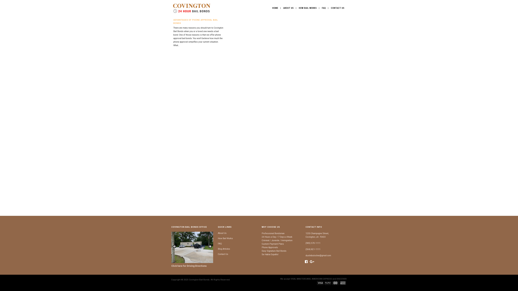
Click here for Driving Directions (189, 265)
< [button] (175, 247)
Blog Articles (224, 249)
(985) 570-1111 (313, 243)
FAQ (220, 243)
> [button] (210, 247)
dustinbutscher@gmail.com (318, 255)
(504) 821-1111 (313, 249)
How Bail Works (225, 238)
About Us (222, 233)
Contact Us (223, 254)
